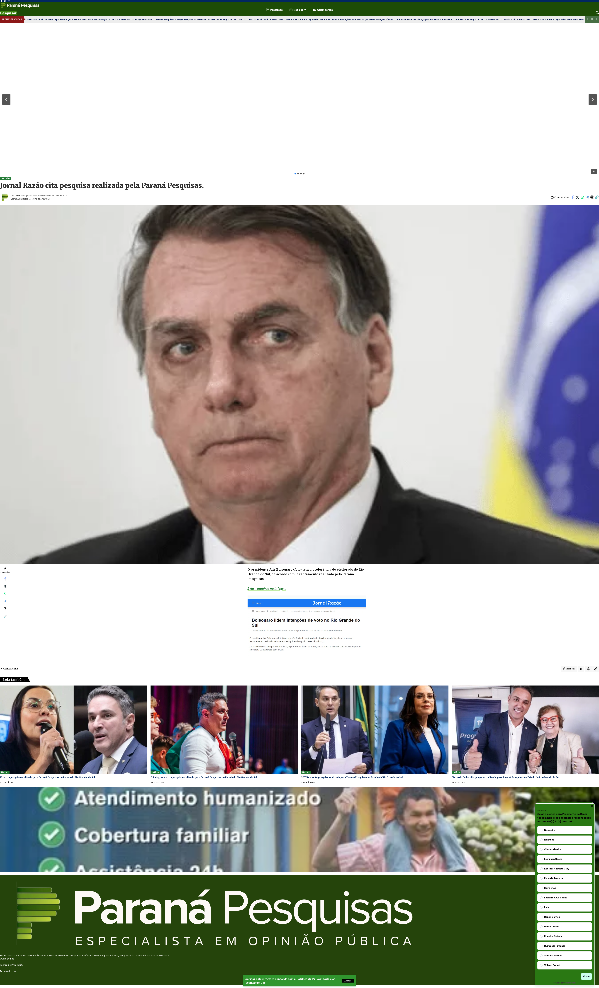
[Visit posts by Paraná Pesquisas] (4, 197)
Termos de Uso (255, 982)
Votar (586, 976)
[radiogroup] (564, 897)
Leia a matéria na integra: (267, 588)
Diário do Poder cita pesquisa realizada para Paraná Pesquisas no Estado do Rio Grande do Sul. (506, 777)
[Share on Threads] (592, 197)
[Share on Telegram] (587, 197)
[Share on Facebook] (572, 197)
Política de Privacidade (312, 979)
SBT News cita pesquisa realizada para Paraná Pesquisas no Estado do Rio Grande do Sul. (352, 777)
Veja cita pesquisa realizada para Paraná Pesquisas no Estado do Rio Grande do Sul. (48, 777)
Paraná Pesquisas (23, 195)
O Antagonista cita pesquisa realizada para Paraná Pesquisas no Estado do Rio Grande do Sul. (204, 777)
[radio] (541, 830)
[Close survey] (591, 806)
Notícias (6, 178)
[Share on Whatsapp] (582, 197)
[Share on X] (577, 197)
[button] (348, 981)
